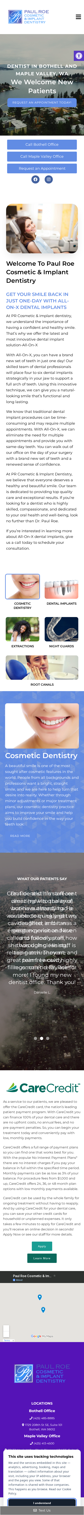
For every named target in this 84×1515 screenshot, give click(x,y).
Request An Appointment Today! (42, 102)
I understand (42, 1503)
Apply (42, 1246)
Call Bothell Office (42, 144)
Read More (20, 836)
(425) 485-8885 (44, 1418)
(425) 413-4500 (44, 1443)
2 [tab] (41, 1038)
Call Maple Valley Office (42, 156)
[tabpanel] (42, 962)
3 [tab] (47, 1038)
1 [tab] (35, 1038)
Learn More (42, 1258)
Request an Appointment (42, 168)
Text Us (44, 1510)
